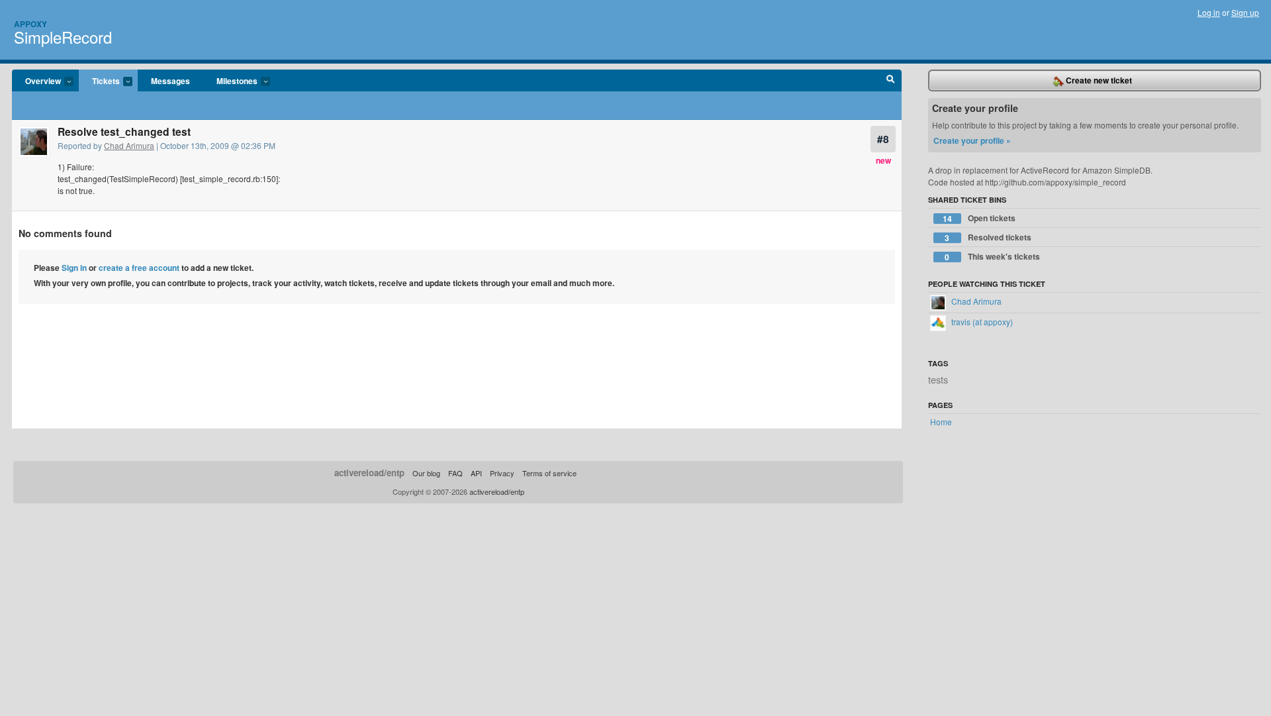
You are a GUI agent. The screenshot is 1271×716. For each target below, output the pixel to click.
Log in (1209, 12)
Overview (36, 81)
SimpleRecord (63, 36)
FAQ (455, 473)
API (476, 473)
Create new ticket (1098, 80)
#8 (883, 138)
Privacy (502, 473)
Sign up (1245, 12)
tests (938, 379)
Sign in (74, 268)
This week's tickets (992, 256)
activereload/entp (369, 472)
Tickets (99, 81)
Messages (170, 81)
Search (891, 81)
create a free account (139, 268)
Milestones (230, 81)
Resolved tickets (988, 237)
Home (941, 421)
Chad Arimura (129, 145)
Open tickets (979, 218)
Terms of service (549, 473)
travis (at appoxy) (981, 321)
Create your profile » (972, 140)
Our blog (426, 473)
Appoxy (30, 24)
